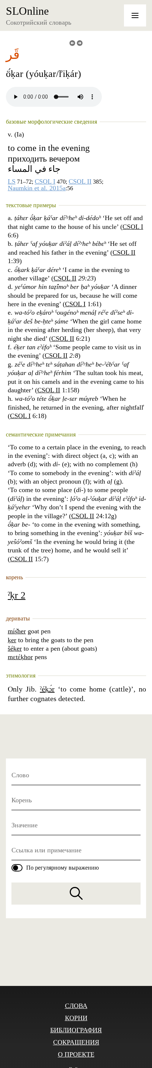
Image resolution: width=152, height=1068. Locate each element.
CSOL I (45, 181)
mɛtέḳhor (20, 657)
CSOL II (80, 181)
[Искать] (76, 894)
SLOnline (27, 11)
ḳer (12, 640)
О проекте (76, 1054)
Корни (76, 1018)
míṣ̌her (17, 631)
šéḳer (15, 648)
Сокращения (76, 1042)
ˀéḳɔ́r (47, 689)
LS (11, 181)
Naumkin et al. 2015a (37, 188)
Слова (76, 1005)
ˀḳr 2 (16, 595)
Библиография (76, 1030)
